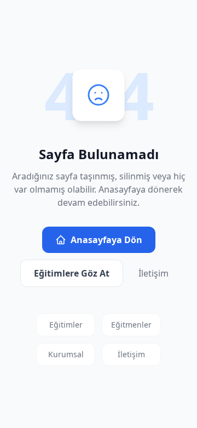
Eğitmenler (131, 324)
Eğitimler (66, 324)
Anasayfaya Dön (106, 240)
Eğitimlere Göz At (71, 273)
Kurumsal (66, 354)
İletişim (153, 273)
